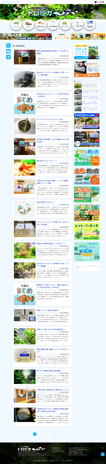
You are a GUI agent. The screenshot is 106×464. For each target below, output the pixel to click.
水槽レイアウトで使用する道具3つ (48, 310)
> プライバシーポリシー (57, 449)
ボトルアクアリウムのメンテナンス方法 (50, 119)
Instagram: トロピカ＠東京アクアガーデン (78, 449)
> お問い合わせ (55, 447)
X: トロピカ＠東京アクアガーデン (76, 447)
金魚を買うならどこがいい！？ (47, 160)
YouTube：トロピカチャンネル (76, 453)
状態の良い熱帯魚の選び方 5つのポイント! (51, 243)
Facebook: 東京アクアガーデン (76, 451)
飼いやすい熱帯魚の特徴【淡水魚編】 (49, 371)
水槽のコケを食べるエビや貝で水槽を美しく (51, 329)
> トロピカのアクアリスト (58, 451)
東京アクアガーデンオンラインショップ (78, 454)
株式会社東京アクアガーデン (29, 451)
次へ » (48, 434)
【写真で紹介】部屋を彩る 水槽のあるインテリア (53, 390)
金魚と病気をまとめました (45, 202)
